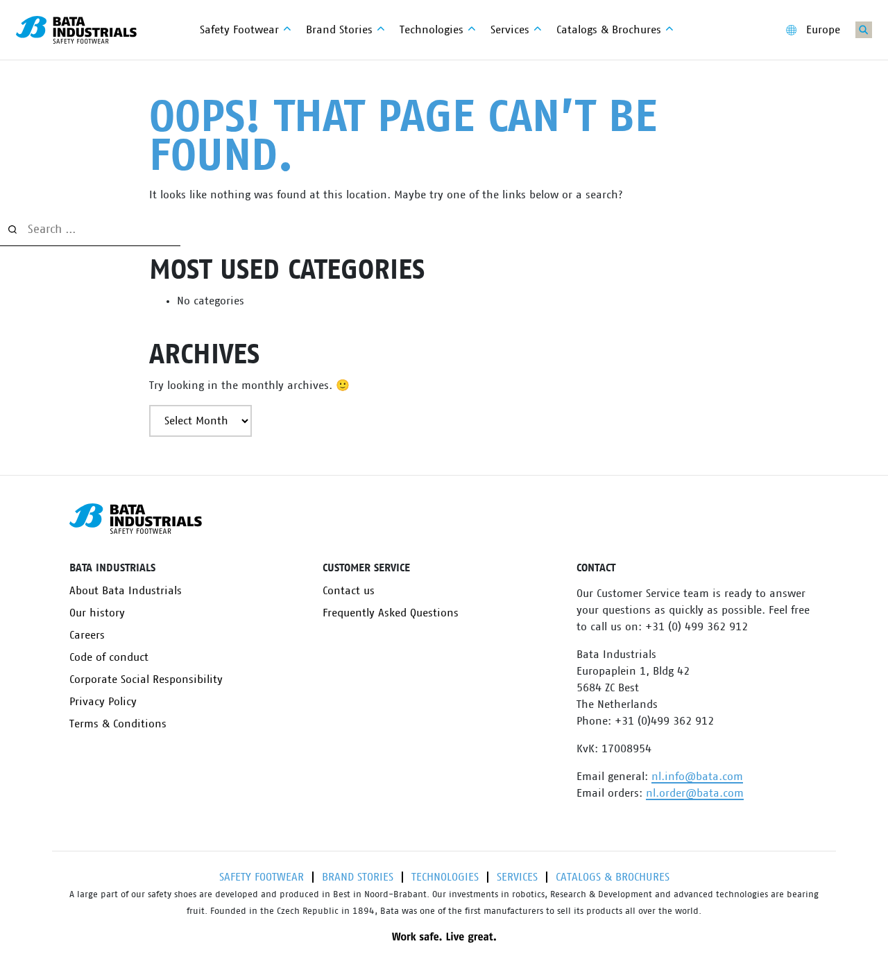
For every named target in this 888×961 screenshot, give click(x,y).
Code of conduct (108, 657)
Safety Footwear (261, 877)
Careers (87, 635)
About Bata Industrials (125, 590)
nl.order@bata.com (695, 793)
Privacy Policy (103, 701)
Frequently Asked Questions (391, 612)
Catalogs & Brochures (612, 877)
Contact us (349, 590)
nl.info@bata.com (697, 776)
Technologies (445, 877)
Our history (97, 612)
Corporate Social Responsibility (146, 679)
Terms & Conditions (117, 723)
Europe (823, 29)
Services (517, 877)
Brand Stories (357, 877)
